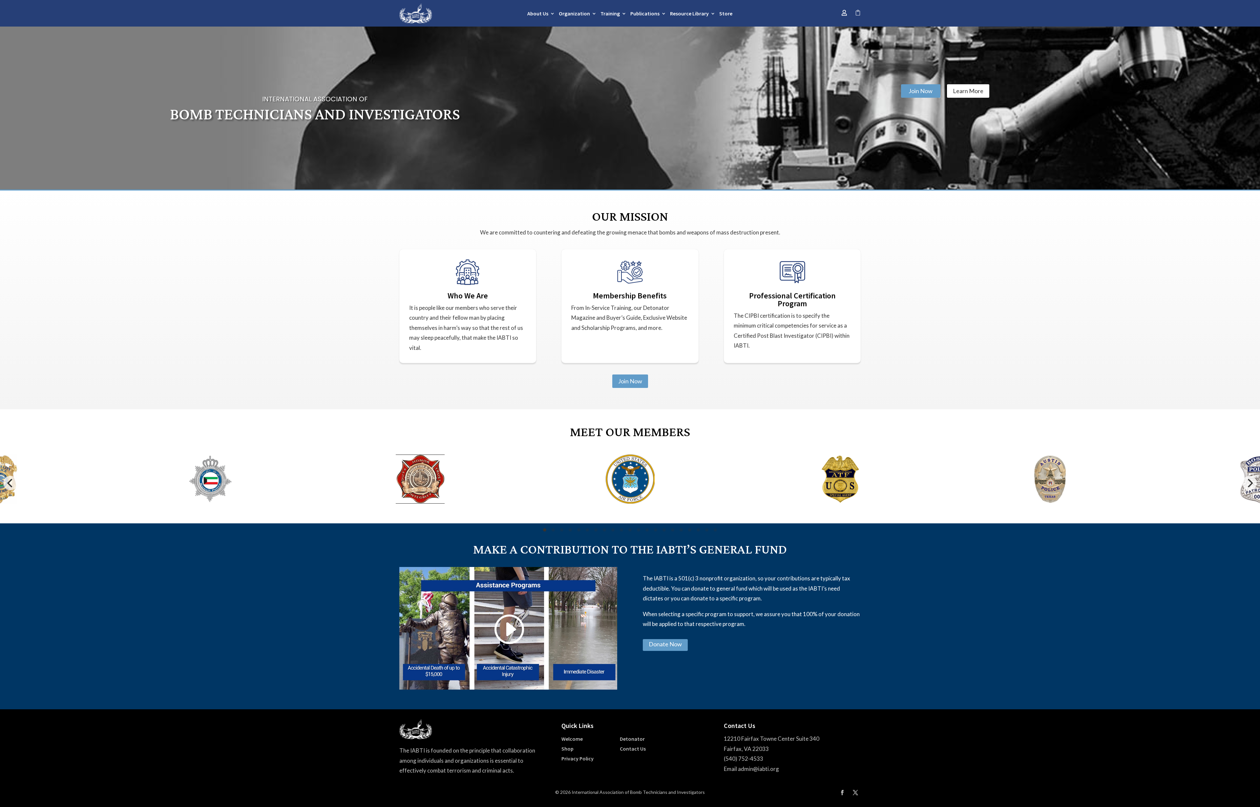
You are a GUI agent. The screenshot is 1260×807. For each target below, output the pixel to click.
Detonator (632, 739)
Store (725, 14)
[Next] (1249, 483)
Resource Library (689, 14)
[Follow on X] (855, 792)
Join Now (921, 90)
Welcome (572, 739)
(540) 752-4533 (743, 758)
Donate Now (665, 644)
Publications (645, 14)
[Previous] (10, 483)
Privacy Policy (577, 759)
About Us (537, 14)
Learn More (968, 90)
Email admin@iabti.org (751, 768)
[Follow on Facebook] (842, 792)
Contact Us (633, 749)
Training (610, 14)
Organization (574, 14)
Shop (567, 749)
